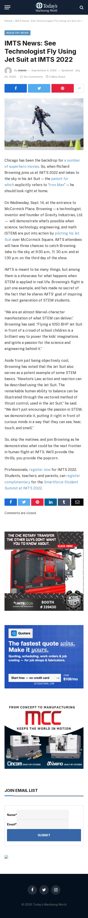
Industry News (17, 32)
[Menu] (7, 7)
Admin (22, 70)
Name (12, 815)
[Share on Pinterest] (62, 88)
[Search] (81, 7)
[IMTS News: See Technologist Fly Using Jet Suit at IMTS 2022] (44, 124)
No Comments (33, 76)
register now (40, 469)
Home (8, 20)
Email (11, 824)
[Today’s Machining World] (46, 7)
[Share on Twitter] (39, 88)
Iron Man (56, 185)
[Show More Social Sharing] (79, 88)
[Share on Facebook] (16, 88)
